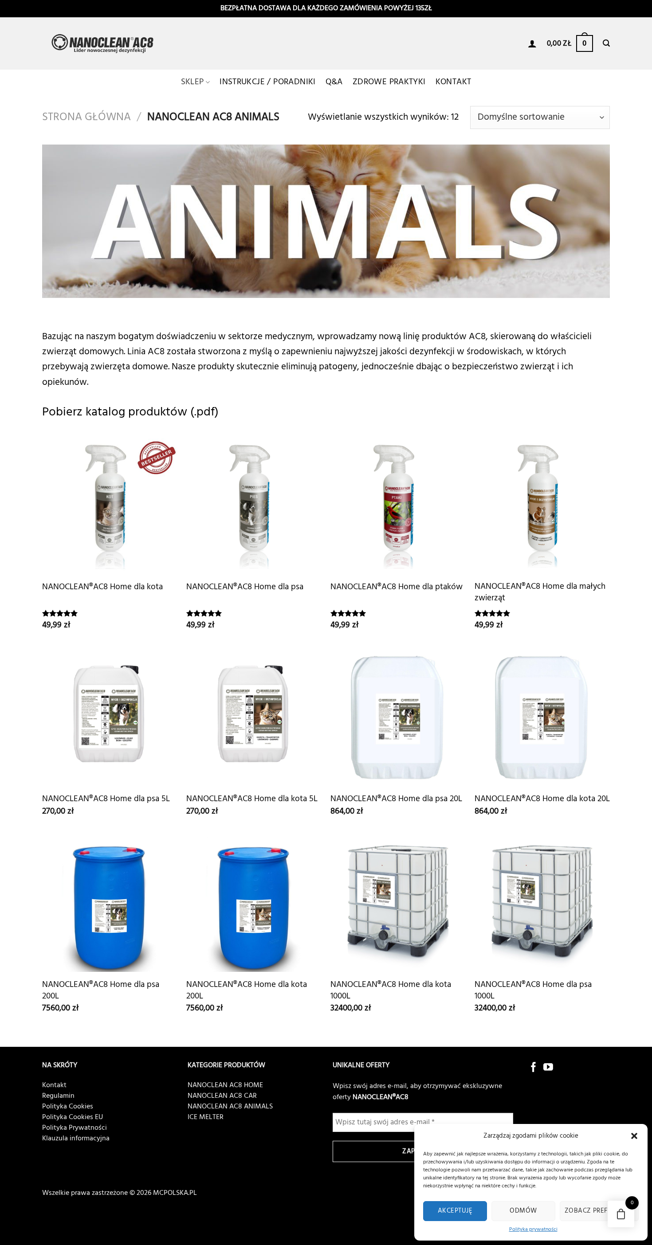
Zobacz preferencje (599, 1211)
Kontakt (453, 82)
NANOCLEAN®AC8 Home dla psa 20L (396, 799)
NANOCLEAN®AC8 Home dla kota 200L (246, 990)
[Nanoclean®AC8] (104, 44)
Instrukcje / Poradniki (268, 82)
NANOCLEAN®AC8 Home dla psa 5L (106, 799)
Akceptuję (455, 1211)
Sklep (192, 82)
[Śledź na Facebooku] (533, 1067)
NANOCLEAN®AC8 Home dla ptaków (396, 587)
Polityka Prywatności (74, 1128)
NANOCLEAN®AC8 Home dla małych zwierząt (540, 592)
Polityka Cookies (67, 1106)
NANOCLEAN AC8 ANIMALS (230, 1106)
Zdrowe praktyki (389, 82)
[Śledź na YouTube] (548, 1067)
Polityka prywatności (533, 1229)
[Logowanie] (532, 43)
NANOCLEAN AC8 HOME (225, 1085)
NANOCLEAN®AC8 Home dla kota (102, 587)
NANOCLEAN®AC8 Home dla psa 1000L (533, 990)
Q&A (334, 82)
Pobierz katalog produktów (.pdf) (130, 412)
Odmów (523, 1211)
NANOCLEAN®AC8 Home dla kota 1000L (390, 990)
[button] (634, 1135)
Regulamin (58, 1096)
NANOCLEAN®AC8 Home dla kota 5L (252, 799)
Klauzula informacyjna (76, 1138)
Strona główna (86, 117)
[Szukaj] (606, 43)
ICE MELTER (206, 1117)
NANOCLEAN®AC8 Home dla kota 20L (542, 799)
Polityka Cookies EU (72, 1117)
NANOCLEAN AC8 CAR (222, 1096)
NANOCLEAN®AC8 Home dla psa (244, 587)
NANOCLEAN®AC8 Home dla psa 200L (100, 990)
